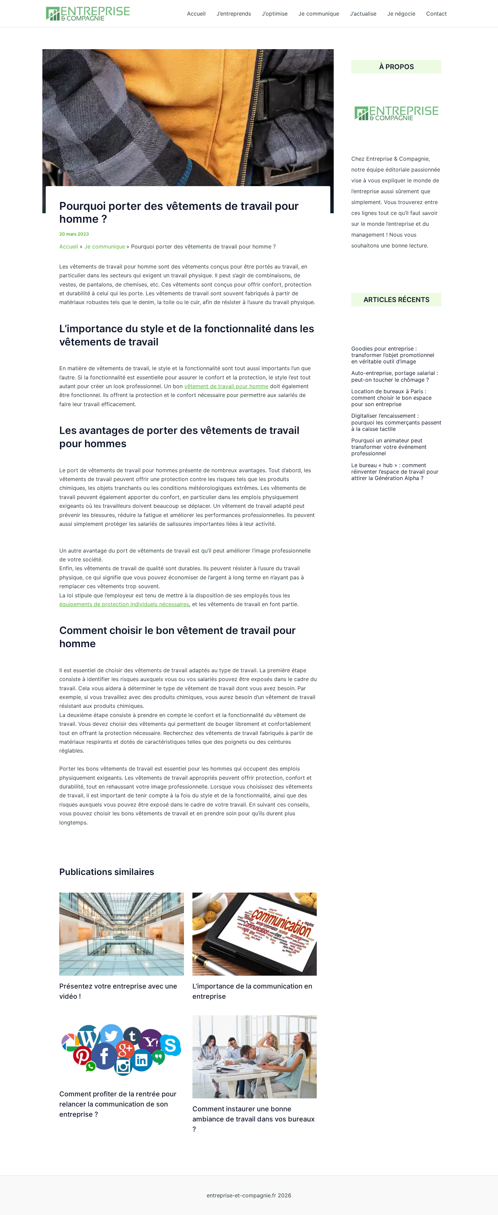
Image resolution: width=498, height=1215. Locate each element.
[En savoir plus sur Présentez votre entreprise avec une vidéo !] (121, 933)
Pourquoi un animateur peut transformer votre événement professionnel (389, 447)
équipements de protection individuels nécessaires (124, 604)
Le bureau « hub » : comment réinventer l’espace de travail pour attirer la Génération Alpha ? (394, 471)
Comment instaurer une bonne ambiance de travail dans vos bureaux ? (253, 1119)
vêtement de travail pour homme (226, 386)
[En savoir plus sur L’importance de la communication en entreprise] (254, 933)
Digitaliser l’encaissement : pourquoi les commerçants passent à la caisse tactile (396, 422)
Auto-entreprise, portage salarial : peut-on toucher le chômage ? (394, 376)
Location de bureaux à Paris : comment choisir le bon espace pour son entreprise (391, 397)
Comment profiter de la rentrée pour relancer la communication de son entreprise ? (118, 1104)
